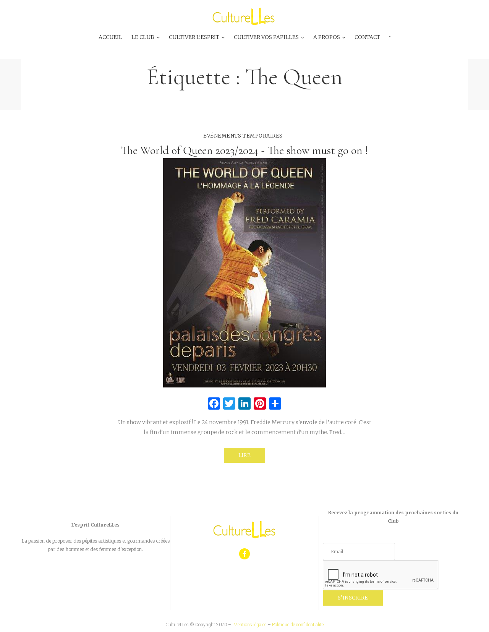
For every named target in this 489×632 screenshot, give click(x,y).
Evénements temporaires (242, 136)
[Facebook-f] (244, 553)
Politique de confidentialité (298, 624)
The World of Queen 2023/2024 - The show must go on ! (244, 150)
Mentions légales (250, 624)
